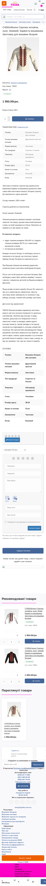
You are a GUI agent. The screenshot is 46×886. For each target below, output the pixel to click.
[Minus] (9, 120)
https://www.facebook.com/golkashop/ (11, 802)
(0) (10, 89)
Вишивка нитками (9, 814)
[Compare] (17, 631)
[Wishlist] (11, 631)
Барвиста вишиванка (19, 83)
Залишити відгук (34, 528)
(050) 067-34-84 (24, 779)
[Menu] (4, 3)
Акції (4, 854)
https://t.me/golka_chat (33, 802)
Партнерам (6, 828)
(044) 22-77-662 (24, 775)
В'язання (5, 824)
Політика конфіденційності (24, 768)
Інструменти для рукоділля (13, 821)
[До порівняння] (32, 881)
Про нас (5, 831)
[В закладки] (17, 881)
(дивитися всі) (22, 127)
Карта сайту (7, 849)
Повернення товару (10, 838)
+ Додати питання (23, 551)
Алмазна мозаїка (9, 819)
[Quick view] (6, 631)
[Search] (4, 16)
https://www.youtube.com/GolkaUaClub (22, 802)
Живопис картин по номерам (14, 817)
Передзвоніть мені (23, 782)
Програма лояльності (11, 833)
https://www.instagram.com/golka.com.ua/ (17, 802)
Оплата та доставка (10, 835)
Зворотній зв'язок (9, 847)
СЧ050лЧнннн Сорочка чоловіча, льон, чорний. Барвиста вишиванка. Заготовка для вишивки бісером (34, 653)
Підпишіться (37, 765)
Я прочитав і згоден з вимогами (23, 769)
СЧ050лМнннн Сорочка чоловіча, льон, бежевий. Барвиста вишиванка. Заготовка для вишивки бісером (12, 728)
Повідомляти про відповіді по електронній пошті (23, 522)
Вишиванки (36, 22)
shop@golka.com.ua (23, 807)
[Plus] (9, 117)
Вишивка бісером (11, 22)
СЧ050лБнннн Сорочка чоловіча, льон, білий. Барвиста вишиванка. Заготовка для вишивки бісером (34, 613)
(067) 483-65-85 (24, 777)
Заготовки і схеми (25, 22)
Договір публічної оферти (13, 842)
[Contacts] (35, 3)
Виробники (6, 852)
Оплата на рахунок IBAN (12, 840)
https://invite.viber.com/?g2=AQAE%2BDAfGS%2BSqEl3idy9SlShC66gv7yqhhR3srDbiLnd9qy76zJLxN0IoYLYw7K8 (28, 802)
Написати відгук (13, 440)
